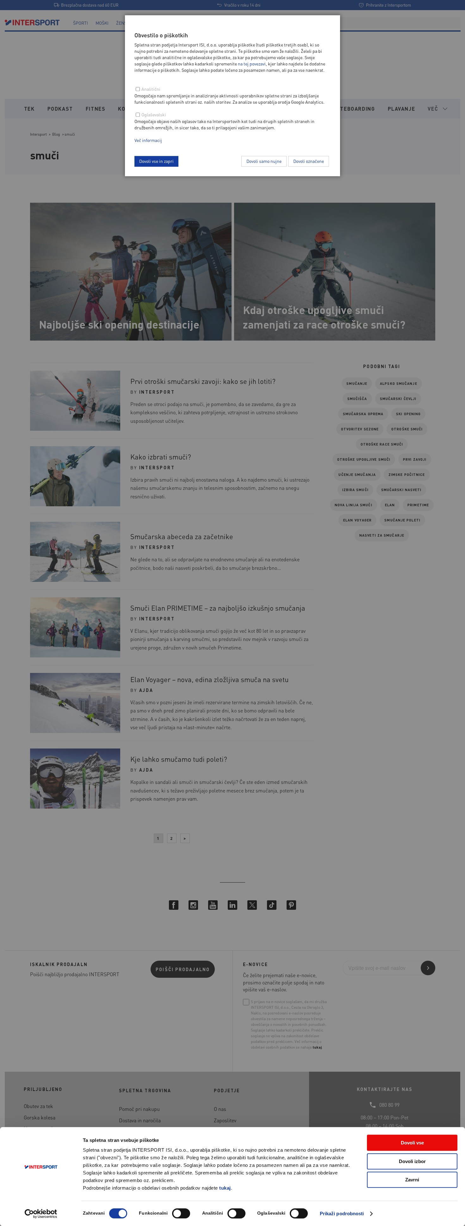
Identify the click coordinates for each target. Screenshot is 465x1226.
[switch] (181, 1213)
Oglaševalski (153, 114)
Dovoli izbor (412, 1161)
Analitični (150, 89)
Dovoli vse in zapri (156, 161)
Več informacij (148, 140)
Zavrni (412, 1179)
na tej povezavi (252, 63)
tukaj (225, 1188)
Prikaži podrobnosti (342, 1213)
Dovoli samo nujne (264, 161)
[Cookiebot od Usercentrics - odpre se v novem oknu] (41, 1213)
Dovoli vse (412, 1142)
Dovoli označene (308, 161)
